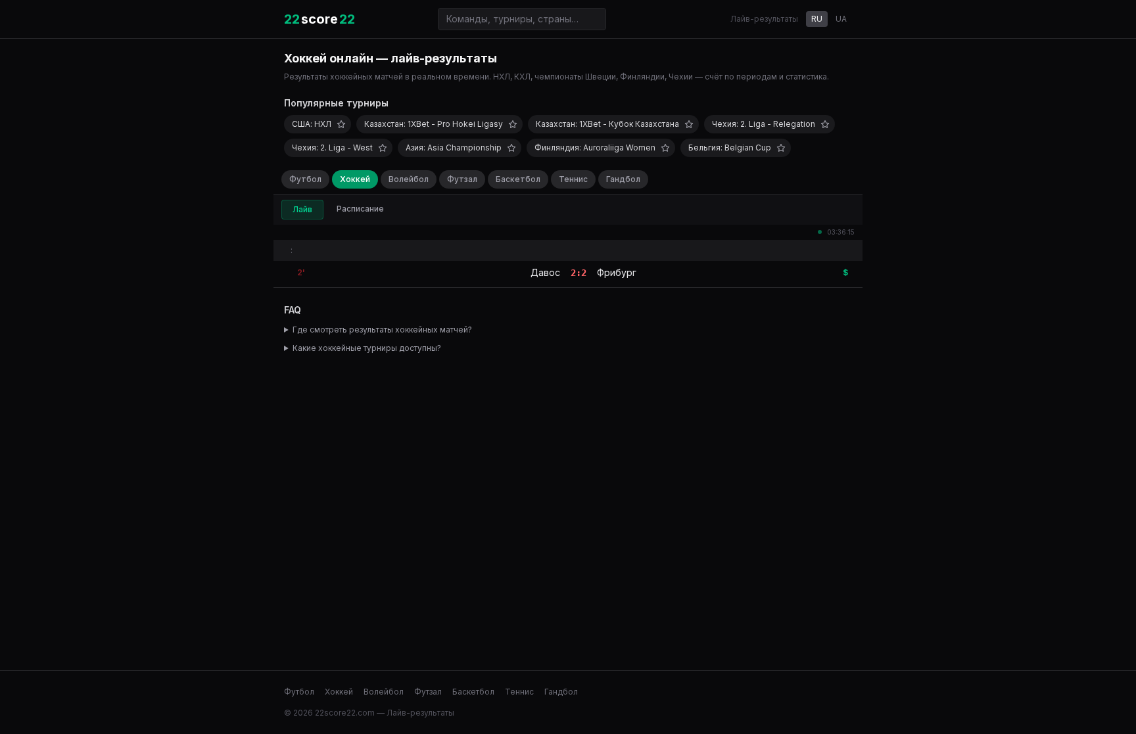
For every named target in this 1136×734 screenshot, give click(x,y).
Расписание (360, 209)
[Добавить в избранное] (341, 124)
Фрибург (616, 272)
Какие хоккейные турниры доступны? (367, 348)
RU (816, 19)
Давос (545, 272)
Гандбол (623, 179)
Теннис (573, 179)
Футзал (462, 179)
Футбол (305, 179)
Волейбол (409, 179)
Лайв (302, 209)
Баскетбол (518, 179)
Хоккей (355, 179)
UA (841, 19)
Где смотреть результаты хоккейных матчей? (382, 329)
